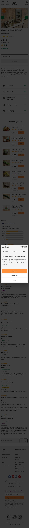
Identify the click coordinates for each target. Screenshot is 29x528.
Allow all (14, 271)
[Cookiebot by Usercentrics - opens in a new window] (20, 247)
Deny (14, 280)
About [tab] (23, 251)
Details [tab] (14, 251)
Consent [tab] (5, 251)
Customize (14, 275)
